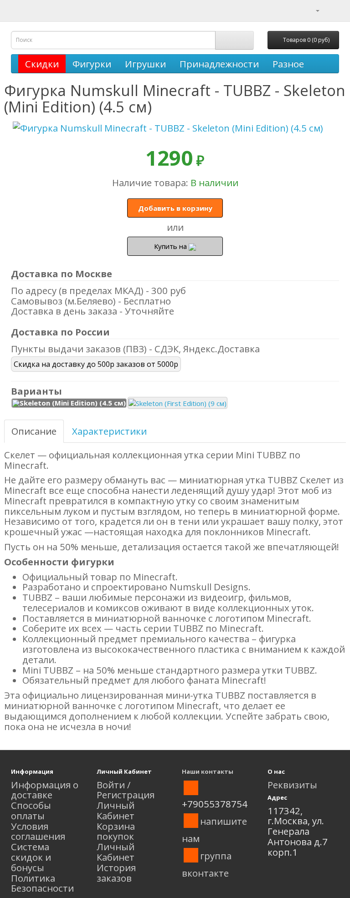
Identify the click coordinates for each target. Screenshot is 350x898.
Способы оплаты (31, 810)
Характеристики (109, 431)
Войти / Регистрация (125, 790)
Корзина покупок (116, 831)
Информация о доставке (44, 790)
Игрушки (145, 63)
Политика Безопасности (42, 883)
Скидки (42, 63)
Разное (288, 63)
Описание (34, 431)
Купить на (171, 246)
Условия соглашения (38, 831)
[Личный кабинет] (311, 9)
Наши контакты (207, 771)
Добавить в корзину (175, 208)
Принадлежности (219, 63)
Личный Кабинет (115, 810)
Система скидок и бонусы (31, 857)
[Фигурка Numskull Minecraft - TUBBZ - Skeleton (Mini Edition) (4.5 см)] (175, 128)
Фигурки (91, 63)
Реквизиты (292, 784)
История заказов (116, 872)
